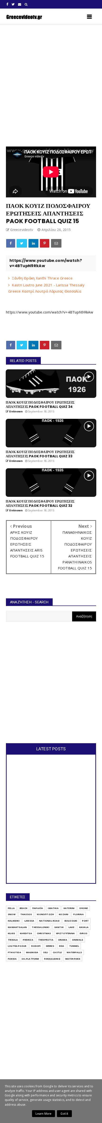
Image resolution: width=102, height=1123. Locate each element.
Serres (50, 945)
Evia (61, 945)
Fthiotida (14, 952)
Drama (62, 939)
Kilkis (11, 933)
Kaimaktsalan (17, 927)
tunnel (74, 945)
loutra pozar (17, 945)
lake (71, 927)
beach (23, 908)
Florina (78, 914)
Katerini (69, 908)
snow (11, 914)
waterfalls (74, 952)
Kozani (63, 914)
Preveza (28, 939)
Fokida (12, 958)
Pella (11, 908)
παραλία (37, 908)
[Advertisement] (51, 85)
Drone (83, 908)
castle (57, 952)
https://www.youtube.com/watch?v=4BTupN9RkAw (49, 312)
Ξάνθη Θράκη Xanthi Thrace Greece (42, 278)
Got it (64, 1114)
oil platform (30, 958)
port (85, 920)
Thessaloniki (40, 927)
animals (77, 939)
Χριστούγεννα (65, 933)
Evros (83, 933)
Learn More (43, 1114)
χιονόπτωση (45, 914)
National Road (49, 920)
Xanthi (59, 927)
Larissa (29, 920)
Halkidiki (13, 920)
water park (72, 958)
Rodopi (36, 945)
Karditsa (26, 933)
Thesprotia (45, 939)
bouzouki (71, 920)
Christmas (44, 933)
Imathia (53, 908)
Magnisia (32, 952)
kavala (83, 927)
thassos (26, 914)
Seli (45, 952)
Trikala (13, 939)
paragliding (52, 958)
